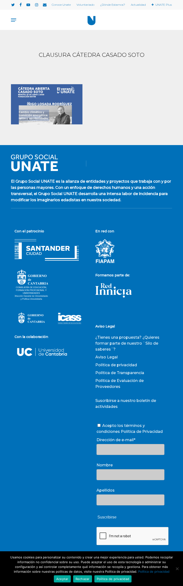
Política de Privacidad (142, 431)
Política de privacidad (116, 365)
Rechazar (83, 579)
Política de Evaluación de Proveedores (119, 383)
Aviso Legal (106, 357)
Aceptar (62, 579)
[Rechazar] (177, 568)
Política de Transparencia (119, 373)
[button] (13, 20)
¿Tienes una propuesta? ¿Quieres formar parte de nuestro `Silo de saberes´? (127, 343)
